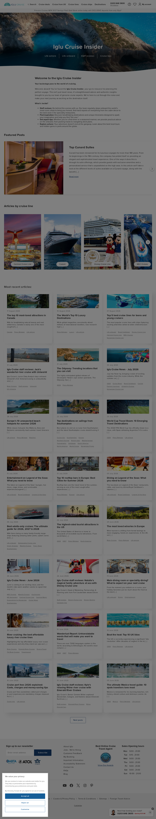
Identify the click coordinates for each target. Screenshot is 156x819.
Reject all (25, 803)
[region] (25, 795)
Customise (25, 809)
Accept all (25, 796)
